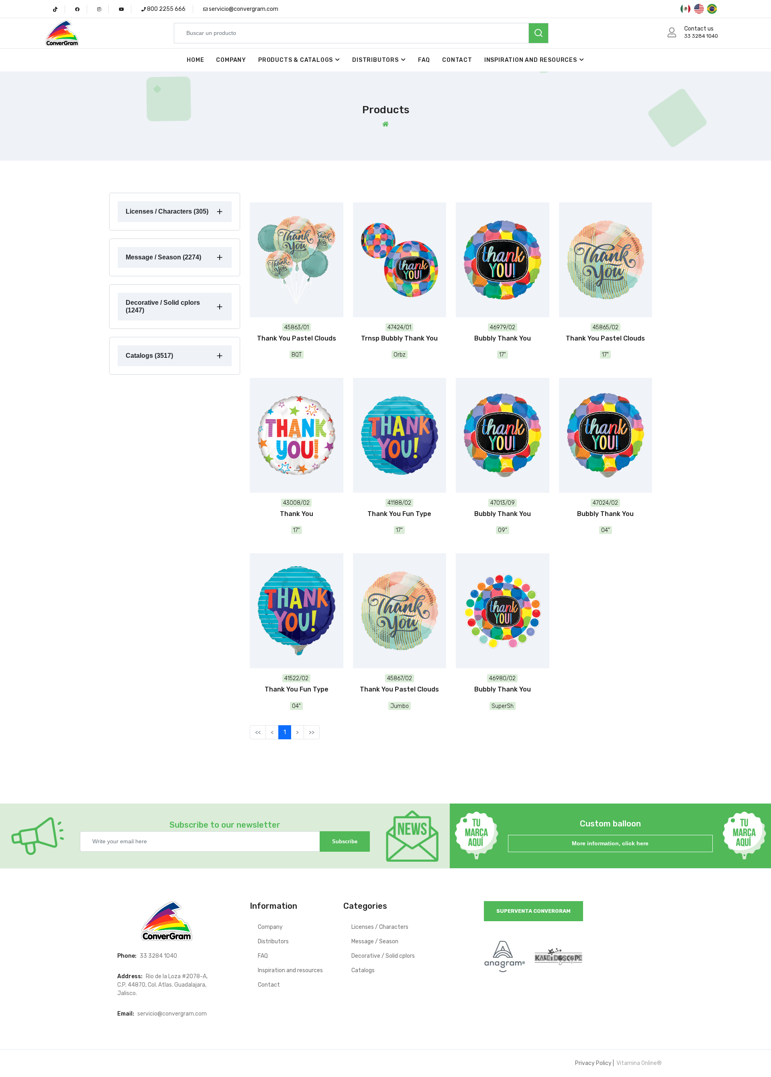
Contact (457, 60)
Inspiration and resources (530, 60)
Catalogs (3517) (149, 355)
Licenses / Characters (379, 927)
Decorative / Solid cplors (383, 956)
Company (231, 60)
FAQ (424, 60)
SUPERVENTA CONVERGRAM (533, 911)
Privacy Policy (593, 1063)
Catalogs (363, 970)
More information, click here (610, 843)
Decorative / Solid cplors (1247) (163, 306)
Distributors (375, 60)
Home (195, 60)
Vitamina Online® (638, 1063)
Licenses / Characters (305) (167, 211)
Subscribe (344, 841)
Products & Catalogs (295, 60)
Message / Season (374, 941)
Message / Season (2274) (163, 257)
